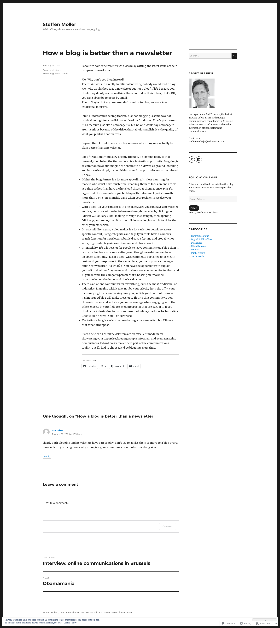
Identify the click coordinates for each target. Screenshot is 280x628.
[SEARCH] (234, 56)
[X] (192, 159)
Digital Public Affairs (201, 239)
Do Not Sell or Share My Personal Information (109, 612)
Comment (168, 526)
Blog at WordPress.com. (72, 612)
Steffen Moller (59, 24)
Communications (52, 70)
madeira (57, 430)
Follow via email (203, 177)
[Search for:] (210, 55)
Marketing (48, 73)
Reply (47, 456)
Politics (195, 249)
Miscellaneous (198, 246)
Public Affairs (198, 253)
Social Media (61, 73)
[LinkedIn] (199, 159)
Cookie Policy (70, 623)
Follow (193, 208)
